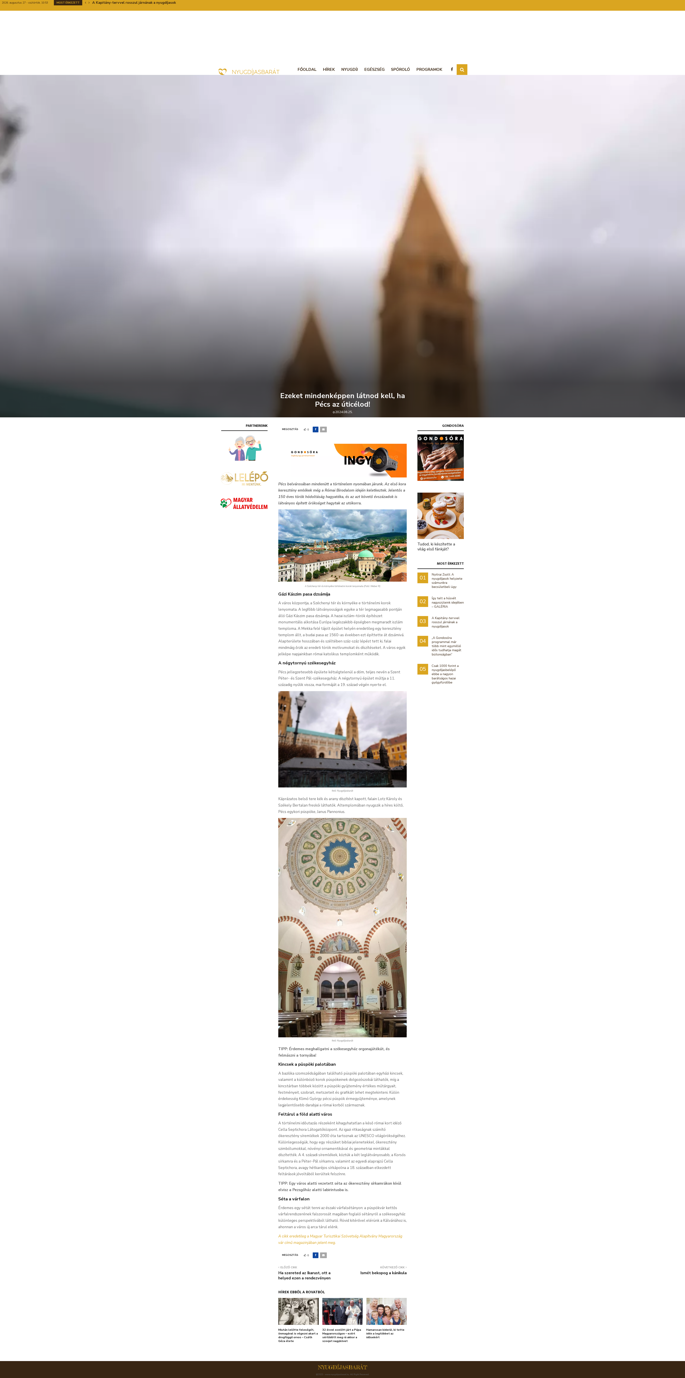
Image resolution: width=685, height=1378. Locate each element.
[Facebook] (453, 70)
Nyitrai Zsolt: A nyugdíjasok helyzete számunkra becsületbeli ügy (447, 580)
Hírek (329, 69)
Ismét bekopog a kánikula (383, 1273)
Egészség (374, 69)
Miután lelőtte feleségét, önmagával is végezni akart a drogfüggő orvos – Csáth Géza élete (298, 1335)
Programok (429, 69)
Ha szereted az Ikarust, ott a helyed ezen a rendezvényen (304, 1275)
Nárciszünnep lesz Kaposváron (117, 2)
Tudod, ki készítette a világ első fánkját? (436, 546)
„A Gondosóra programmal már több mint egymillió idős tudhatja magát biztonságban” (446, 646)
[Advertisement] (342, 37)
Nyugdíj (349, 69)
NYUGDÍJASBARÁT (342, 1367)
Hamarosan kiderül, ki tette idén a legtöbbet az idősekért (385, 1333)
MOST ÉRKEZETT (450, 563)
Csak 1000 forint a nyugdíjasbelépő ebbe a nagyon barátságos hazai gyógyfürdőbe (445, 674)
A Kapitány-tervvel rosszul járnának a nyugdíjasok (446, 622)
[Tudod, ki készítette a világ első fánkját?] (440, 516)
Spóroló (400, 69)
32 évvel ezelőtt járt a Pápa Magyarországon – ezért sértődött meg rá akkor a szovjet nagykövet (341, 1335)
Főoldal (307, 69)
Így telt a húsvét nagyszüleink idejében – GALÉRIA (448, 602)
